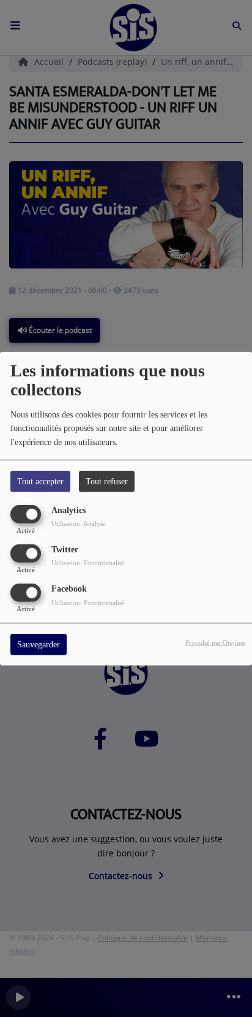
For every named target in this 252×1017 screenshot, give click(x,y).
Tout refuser (107, 481)
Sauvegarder (38, 644)
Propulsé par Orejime (215, 642)
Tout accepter (40, 481)
